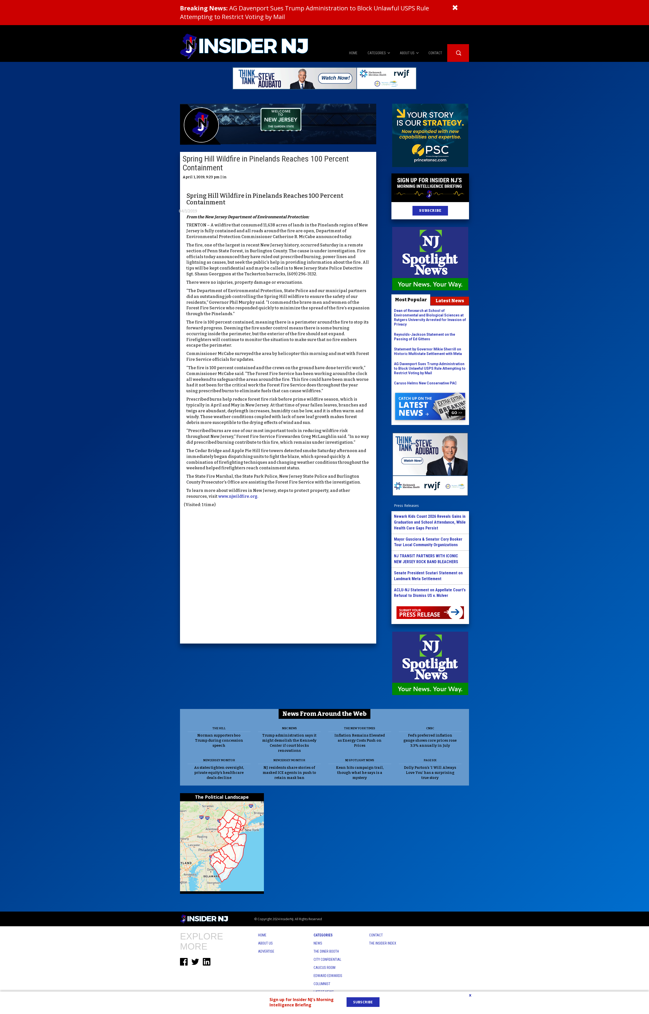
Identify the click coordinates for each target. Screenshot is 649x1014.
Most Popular (411, 300)
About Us (265, 943)
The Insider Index (382, 943)
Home (262, 935)
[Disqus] (278, 576)
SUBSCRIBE (430, 210)
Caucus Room (324, 968)
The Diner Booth (326, 951)
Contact (376, 935)
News (318, 943)
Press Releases (406, 505)
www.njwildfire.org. (238, 496)
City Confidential (327, 959)
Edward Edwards (328, 976)
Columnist (322, 984)
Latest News (450, 301)
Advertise (266, 951)
